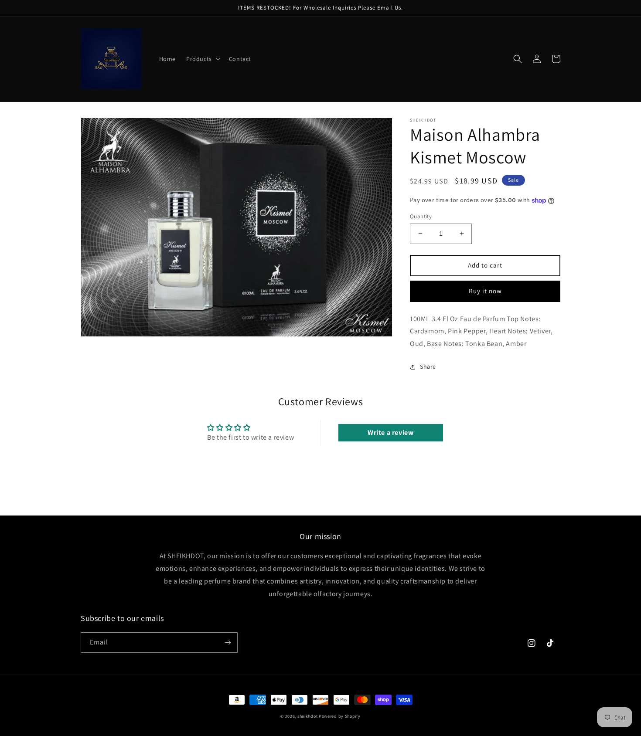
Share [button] (428, 366)
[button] (202, 59)
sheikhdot (307, 716)
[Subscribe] (227, 642)
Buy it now (485, 291)
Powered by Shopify (340, 716)
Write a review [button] (390, 432)
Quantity (421, 216)
